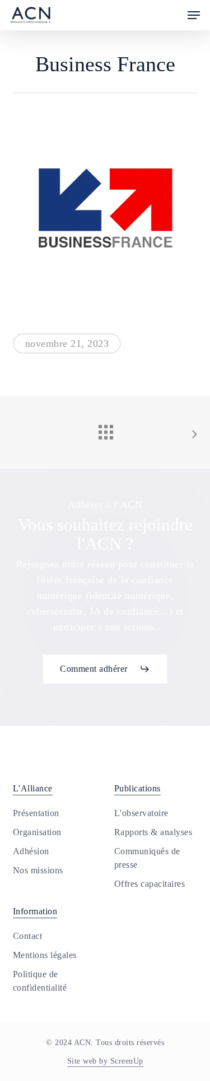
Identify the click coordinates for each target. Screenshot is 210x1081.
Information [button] (35, 911)
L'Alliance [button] (33, 788)
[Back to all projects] (105, 429)
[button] (194, 15)
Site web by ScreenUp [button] (105, 1061)
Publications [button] (137, 788)
